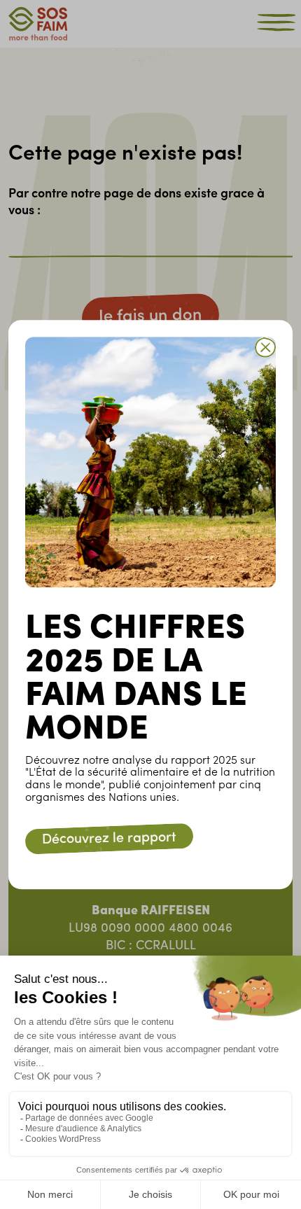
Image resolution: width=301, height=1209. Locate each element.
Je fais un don (150, 316)
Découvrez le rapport (109, 839)
